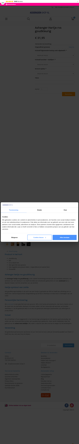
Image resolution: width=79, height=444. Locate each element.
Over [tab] (65, 210)
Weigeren (14, 237)
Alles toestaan (64, 237)
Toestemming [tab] (13, 210)
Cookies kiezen (38, 237)
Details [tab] (39, 210)
